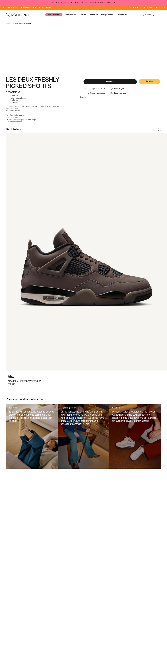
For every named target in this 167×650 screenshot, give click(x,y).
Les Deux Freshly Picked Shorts (21, 24)
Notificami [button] (110, 81)
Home (8, 24)
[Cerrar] (164, 7)
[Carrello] (159, 15)
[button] (149, 82)
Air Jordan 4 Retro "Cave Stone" (24, 381)
